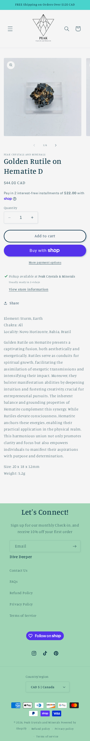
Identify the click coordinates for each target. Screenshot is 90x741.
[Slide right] (56, 145)
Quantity (10, 208)
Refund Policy (21, 593)
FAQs (14, 581)
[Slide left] (34, 145)
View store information (28, 289)
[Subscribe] (74, 546)
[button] (10, 28)
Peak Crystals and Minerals (42, 722)
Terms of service (47, 736)
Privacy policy (64, 728)
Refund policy (40, 728)
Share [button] (14, 303)
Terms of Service (23, 615)
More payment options (45, 262)
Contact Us (18, 570)
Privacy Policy (21, 604)
